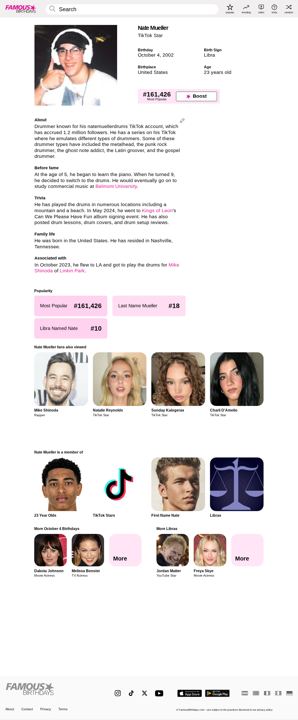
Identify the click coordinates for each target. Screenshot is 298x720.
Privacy (45, 709)
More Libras (166, 528)
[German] (289, 693)
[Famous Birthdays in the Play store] (217, 693)
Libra (209, 55)
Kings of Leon (157, 210)
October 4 (149, 55)
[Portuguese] (256, 693)
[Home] (51, 689)
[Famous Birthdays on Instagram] (118, 693)
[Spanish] (245, 693)
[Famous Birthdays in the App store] (189, 693)
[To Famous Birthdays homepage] (21, 8)
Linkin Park (72, 270)
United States (153, 72)
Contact (27, 709)
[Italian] (278, 693)
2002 (168, 55)
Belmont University (116, 186)
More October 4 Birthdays (57, 528)
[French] (267, 693)
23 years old (217, 72)
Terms (63, 709)
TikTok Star (150, 35)
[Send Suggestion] (182, 121)
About (9, 709)
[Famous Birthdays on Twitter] (145, 693)
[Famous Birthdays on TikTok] (131, 693)
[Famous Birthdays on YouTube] (160, 693)
